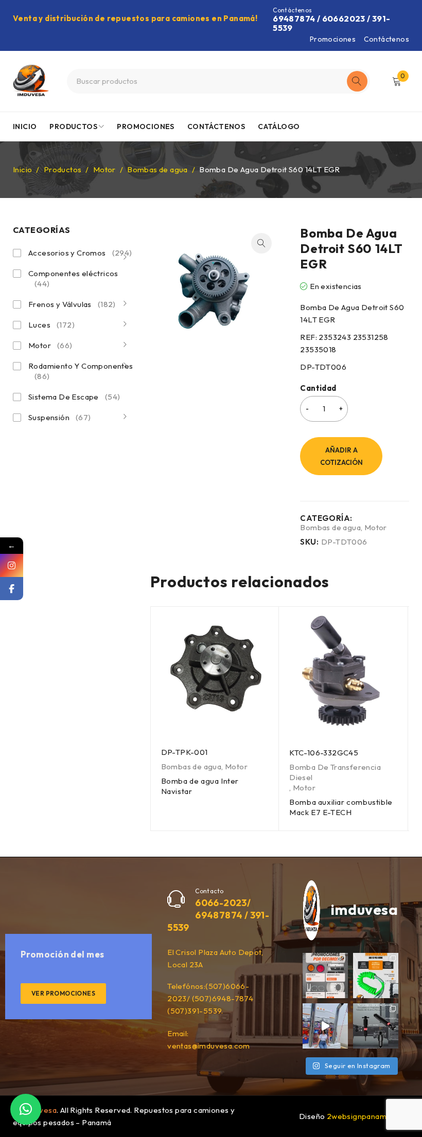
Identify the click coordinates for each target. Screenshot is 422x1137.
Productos (63, 169)
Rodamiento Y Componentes (80, 371)
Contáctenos (386, 39)
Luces (51, 325)
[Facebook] (11, 588)
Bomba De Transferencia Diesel (335, 772)
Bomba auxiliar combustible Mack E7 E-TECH (341, 807)
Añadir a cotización (341, 456)
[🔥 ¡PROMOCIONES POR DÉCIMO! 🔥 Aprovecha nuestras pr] (325, 975)
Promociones (333, 39)
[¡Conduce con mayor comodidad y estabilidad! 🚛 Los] (375, 1026)
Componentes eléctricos (73, 278)
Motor (104, 169)
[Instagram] (11, 565)
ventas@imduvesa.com (208, 1046)
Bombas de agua (157, 169)
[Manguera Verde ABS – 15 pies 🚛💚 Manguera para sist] (375, 975)
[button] (261, 243)
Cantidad (318, 388)
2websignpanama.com (368, 1116)
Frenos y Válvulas (72, 304)
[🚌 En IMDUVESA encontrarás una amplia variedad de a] (325, 1026)
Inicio (22, 169)
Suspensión (59, 417)
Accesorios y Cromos (80, 253)
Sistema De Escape (74, 397)
